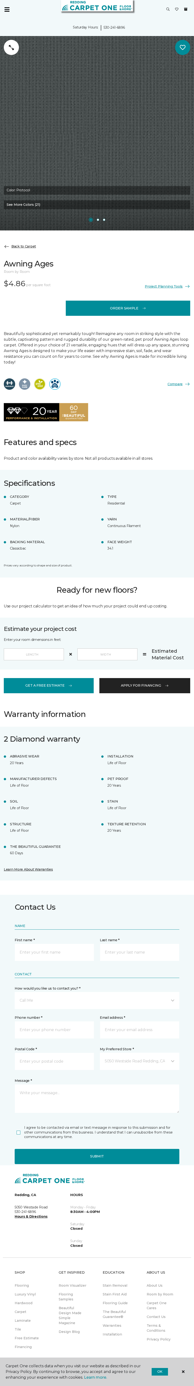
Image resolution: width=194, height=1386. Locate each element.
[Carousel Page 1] (91, 220)
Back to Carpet (23, 246)
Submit (97, 1156)
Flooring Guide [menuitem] (115, 1303)
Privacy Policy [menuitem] (159, 1339)
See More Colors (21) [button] (23, 204)
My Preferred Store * (117, 1049)
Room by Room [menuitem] (160, 1294)
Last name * (109, 940)
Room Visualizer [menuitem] (72, 1285)
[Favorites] (176, 9)
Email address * (112, 1017)
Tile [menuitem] (18, 1329)
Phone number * (28, 1017)
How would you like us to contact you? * (47, 988)
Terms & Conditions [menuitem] (156, 1328)
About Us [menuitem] (155, 1285)
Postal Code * (26, 1049)
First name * (25, 940)
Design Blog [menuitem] (69, 1332)
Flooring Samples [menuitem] (66, 1296)
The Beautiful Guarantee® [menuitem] (114, 1314)
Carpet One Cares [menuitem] (157, 1305)
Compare (175, 384)
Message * (23, 1080)
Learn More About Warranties (28, 869)
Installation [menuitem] (112, 1334)
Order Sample (124, 308)
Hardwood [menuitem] (23, 1303)
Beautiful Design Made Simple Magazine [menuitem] (70, 1315)
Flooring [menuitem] (22, 1285)
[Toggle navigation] (7, 9)
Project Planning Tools (164, 286)
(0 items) (185, 9)
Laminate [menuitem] (23, 1320)
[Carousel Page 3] (104, 220)
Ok (159, 1371)
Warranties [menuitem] (112, 1325)
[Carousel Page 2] (98, 220)
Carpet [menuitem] (20, 1312)
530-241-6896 (114, 27)
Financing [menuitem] (23, 1347)
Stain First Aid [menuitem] (115, 1294)
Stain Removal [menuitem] (115, 1285)
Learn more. (95, 1377)
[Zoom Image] (11, 47)
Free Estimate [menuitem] (27, 1338)
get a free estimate (45, 685)
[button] (167, 9)
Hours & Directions (31, 1216)
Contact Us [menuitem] (156, 1317)
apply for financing (141, 685)
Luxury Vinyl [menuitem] (25, 1294)
